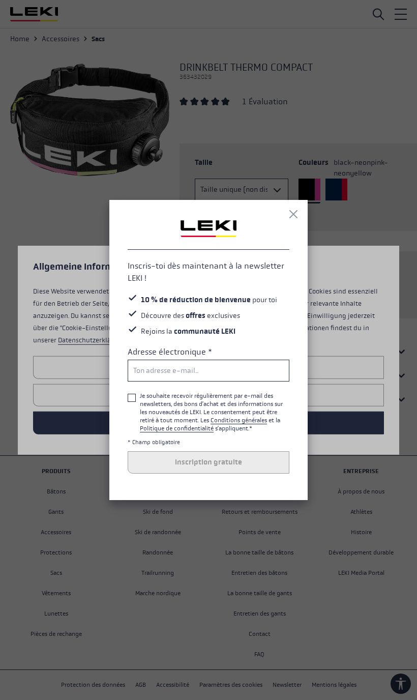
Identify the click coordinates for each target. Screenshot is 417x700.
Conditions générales (239, 420)
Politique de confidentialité (177, 428)
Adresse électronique (170, 352)
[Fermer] (293, 214)
